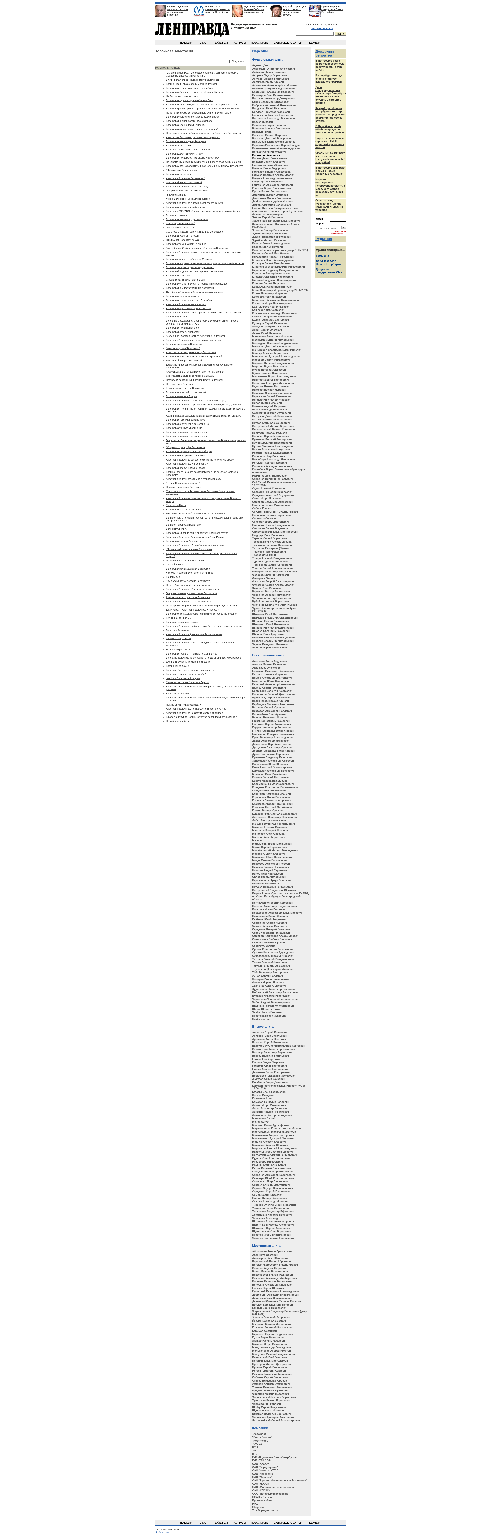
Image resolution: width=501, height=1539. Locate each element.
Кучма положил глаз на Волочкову (185, 388)
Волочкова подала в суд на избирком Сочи (189, 100)
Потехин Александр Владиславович (275, 906)
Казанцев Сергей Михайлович (271, 263)
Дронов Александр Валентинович (273, 750)
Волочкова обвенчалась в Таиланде (186, 125)
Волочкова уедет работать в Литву (185, 455)
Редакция (323, 239)
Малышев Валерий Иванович (270, 830)
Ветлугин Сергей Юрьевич (269, 707)
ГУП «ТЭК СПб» (261, 1460)
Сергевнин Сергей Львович (269, 922)
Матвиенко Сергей (263, 1118)
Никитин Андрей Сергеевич (269, 870)
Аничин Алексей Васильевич (270, 78)
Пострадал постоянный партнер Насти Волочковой (195, 380)
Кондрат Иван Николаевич (269, 790)
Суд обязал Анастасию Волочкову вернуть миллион (195, 292)
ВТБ (254, 1453)
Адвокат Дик (260, 65)
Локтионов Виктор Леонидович (272, 1115)
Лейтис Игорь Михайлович (269, 1105)
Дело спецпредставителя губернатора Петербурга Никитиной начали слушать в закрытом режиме (330, 95)
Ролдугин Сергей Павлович (269, 462)
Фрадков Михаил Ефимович (270, 1390)
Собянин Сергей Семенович (270, 1377)
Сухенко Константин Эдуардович (273, 952)
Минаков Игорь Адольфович (270, 1125)
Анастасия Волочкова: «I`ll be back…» (187, 463)
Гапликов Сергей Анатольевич (271, 724)
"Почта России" (262, 1437)
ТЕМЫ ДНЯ (186, 42)
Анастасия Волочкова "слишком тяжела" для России (195, 537)
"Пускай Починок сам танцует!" (183, 483)
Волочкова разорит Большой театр (185, 468)
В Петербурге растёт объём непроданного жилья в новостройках (329, 129)
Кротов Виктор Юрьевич (268, 810)
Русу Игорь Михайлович (267, 1161)
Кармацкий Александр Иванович (273, 770)
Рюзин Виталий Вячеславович (271, 1168)
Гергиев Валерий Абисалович (271, 165)
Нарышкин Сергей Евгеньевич (271, 396)
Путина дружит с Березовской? (183, 704)
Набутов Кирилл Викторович (270, 379)
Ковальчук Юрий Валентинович (272, 286)
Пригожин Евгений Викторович (272, 439)
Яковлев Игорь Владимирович (271, 1234)
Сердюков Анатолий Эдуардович (273, 495)
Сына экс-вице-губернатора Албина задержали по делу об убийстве (329, 205)
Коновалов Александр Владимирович (276, 300)
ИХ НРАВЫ (240, 42)
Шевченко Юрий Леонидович (271, 624)
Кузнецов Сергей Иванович (269, 323)
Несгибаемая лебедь (177, 721)
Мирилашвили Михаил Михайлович (274, 1131)
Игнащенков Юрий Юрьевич (270, 764)
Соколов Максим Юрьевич (269, 942)
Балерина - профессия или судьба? (186, 674)
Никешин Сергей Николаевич (270, 867)
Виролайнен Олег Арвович (269, 714)
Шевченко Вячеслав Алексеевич (273, 1224)
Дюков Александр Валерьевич (271, 204)
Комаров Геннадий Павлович (270, 1101)
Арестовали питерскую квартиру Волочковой (191, 352)
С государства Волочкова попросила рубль (190, 376)
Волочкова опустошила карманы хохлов (188, 308)
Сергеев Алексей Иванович (269, 926)
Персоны (260, 51)
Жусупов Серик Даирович (268, 1079)
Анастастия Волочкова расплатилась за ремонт (193, 137)
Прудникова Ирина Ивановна (270, 916)
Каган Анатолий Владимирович (272, 767)
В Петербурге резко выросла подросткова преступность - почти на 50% (329, 65)
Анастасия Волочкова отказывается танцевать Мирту (196, 400)
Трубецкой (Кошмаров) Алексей (272, 969)
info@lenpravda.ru (322, 28)
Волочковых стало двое (179, 145)
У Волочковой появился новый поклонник (189, 549)
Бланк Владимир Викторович (271, 101)
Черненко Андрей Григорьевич (272, 594)
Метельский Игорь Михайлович (272, 843)
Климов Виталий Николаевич (270, 777)
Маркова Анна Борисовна (268, 837)
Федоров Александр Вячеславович (274, 571)
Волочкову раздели (176, 215)
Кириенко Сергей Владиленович (272, 1334)
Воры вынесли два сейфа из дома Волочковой (192, 84)
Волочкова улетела (176, 316)
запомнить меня (328, 228)
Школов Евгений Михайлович (271, 631)
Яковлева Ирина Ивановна (269, 1015)
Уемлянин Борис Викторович (270, 1208)
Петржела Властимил (265, 883)
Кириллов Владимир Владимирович (275, 270)
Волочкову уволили (176, 529)
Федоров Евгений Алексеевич (271, 574)
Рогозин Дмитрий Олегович (269, 1370)
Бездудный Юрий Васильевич (271, 681)
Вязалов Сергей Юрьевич (268, 161)
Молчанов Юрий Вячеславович (272, 857)
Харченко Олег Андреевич (269, 985)
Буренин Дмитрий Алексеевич (271, 697)
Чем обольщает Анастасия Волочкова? (188, 581)
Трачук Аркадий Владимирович (272, 558)
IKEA (255, 1447)
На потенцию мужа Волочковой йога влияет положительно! (199, 112)
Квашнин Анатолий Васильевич (272, 1327)
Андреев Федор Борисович (269, 75)
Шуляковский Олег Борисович (271, 1231)
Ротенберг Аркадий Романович (272, 466)
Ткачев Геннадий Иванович (269, 962)
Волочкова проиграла (178, 275)
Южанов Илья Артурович (268, 634)
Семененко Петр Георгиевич (270, 1181)
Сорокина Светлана (264, 518)
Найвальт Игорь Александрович (272, 1151)
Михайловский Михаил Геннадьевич (275, 850)
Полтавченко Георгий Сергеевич (272, 902)
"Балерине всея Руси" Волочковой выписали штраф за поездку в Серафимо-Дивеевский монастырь (202, 74)
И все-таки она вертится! (180, 227)
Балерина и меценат (177, 693)
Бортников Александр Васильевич (274, 118)
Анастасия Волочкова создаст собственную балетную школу (200, 459)
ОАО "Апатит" (261, 1463)
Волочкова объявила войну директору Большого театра (197, 533)
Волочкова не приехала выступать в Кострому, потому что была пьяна (205, 263)
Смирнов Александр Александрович (275, 935)
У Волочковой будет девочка (182, 170)
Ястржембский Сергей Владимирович (276, 1420)
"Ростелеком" (261, 1440)
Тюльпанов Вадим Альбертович (272, 564)
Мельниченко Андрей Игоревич (272, 1350)
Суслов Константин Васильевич (272, 949)
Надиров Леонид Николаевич (270, 386)
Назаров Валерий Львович (269, 389)
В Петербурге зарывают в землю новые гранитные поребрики (330, 170)
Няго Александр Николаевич (270, 409)
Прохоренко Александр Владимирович (277, 912)
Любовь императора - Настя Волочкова (188, 597)
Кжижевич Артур (262, 1098)
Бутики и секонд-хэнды (178, 618)
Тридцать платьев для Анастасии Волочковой (191, 593)
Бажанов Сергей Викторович (270, 1042)
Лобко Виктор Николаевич (269, 820)
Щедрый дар (173, 577)
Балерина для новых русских (182, 622)
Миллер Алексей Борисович (270, 353)
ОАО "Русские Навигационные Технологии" (279, 1480)
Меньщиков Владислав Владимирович (277, 349)
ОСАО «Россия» (262, 1497)
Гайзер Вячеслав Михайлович (271, 720)
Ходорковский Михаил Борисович (274, 1397)
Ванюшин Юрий (262, 131)
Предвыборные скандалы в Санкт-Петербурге (332, 9)
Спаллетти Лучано (263, 945)
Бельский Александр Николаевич (273, 684)
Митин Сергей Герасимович (269, 847)
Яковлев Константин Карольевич (273, 1238)
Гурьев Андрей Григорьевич (270, 1069)
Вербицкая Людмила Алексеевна (273, 704)
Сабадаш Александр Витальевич (273, 1171)
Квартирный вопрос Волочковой (184, 182)
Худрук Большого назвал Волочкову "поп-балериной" (195, 371)
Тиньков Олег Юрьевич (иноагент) (274, 1204)
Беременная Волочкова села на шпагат (188, 149)
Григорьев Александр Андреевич (273, 184)
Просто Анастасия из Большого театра (188, 585)
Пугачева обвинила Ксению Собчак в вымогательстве (255, 9)
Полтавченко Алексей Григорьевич (274, 1155)
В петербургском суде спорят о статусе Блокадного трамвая (329, 78)
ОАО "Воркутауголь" (265, 1467)
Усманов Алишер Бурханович (271, 1384)
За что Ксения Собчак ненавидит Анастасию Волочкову (197, 248)
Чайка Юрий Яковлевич (267, 1403)
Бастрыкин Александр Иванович (273, 91)
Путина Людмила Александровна (273, 446)
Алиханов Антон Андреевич (270, 661)
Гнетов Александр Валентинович (273, 730)
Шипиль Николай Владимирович (273, 627)
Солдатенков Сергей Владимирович (275, 511)
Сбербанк (258, 1507)
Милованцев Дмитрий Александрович (276, 356)
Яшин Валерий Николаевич (269, 647)
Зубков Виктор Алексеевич (269, 233)
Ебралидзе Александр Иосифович (274, 1075)
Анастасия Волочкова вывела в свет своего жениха (194, 203)
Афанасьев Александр (266, 667)
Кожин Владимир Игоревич (269, 293)
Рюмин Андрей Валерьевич (269, 475)
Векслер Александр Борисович (272, 1052)
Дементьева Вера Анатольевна (271, 744)
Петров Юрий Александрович (271, 422)
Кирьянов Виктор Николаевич (271, 273)
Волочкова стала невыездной (182, 327)
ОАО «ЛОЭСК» (261, 1483)
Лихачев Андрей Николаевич (270, 1111)
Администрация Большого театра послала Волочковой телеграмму (203, 415)
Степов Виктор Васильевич (269, 1198)
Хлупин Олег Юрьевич (266, 588)
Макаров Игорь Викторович (269, 1344)
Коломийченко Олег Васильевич (273, 783)
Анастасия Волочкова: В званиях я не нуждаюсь (192, 589)
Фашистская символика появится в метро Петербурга (217, 9)
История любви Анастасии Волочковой (187, 190)
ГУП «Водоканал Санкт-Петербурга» (274, 1457)
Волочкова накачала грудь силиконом (187, 219)
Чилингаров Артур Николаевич (272, 598)
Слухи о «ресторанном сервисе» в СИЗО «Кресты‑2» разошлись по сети (329, 143)
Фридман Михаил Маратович (270, 1393)
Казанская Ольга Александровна (273, 260)
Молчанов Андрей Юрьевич (270, 1145)
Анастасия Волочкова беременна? (185, 178)
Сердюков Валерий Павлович (271, 929)
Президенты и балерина (180, 384)
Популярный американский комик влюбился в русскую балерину (201, 605)
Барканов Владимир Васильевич (273, 671)
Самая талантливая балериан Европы (187, 682)
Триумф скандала (176, 194)
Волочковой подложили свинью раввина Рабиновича (195, 271)
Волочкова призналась (178, 174)
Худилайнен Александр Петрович (273, 989)
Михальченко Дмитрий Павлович (273, 1138)
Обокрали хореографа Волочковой (185, 447)
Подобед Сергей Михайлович (270, 436)
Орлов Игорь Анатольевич (269, 876)
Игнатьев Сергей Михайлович (271, 253)
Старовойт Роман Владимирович (273, 525)
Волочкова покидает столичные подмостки (190, 288)
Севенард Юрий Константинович (273, 1178)
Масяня (257, 840)
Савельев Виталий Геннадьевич (272, 479)
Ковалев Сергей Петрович (268, 283)
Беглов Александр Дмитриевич (272, 677)
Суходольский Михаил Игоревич (273, 955)
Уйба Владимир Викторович (270, 972)
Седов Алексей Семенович (269, 488)
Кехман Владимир (263, 1095)
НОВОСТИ (204, 42)
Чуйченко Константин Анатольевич (274, 604)
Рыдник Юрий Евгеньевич (269, 1164)
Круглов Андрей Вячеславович (272, 316)
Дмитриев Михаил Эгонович (270, 194)
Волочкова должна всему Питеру (184, 153)
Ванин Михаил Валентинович (270, 1271)
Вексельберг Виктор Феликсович (273, 1274)
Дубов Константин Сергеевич (270, 754)
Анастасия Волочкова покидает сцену (187, 186)
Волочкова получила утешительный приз (189, 451)
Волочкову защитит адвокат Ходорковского (190, 267)
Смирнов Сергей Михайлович (271, 505)
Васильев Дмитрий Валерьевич (272, 138)
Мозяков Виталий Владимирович (273, 363)
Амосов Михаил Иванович (269, 664)
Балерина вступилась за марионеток (186, 432)
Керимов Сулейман (264, 1330)
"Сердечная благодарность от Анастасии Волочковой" (196, 336)
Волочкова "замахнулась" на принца (186, 244)
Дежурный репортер (324, 53)
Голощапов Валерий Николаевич (273, 734)
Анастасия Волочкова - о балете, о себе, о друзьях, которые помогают (205, 626)
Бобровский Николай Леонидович (274, 105)
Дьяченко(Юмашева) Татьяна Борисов (276, 1301)
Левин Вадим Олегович (267, 329)
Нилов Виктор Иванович (267, 403)
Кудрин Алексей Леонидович (270, 319)
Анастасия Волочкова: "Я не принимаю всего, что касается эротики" (203, 312)
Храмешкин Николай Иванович (272, 1214)
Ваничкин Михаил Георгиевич (271, 128)
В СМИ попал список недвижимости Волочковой (193, 80)
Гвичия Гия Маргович (266, 1059)
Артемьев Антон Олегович (269, 1039)
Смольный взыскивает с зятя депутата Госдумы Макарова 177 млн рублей (330, 157)
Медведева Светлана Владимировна (275, 343)
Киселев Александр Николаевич (272, 276)
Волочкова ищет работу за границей (186, 392)
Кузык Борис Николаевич (268, 1337)
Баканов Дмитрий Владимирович (273, 88)
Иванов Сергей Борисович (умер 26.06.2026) (280, 250)
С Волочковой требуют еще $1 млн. (185, 279)
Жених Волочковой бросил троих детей (188, 199)
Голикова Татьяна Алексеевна (271, 171)
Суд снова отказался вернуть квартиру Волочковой (194, 231)
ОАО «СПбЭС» (261, 1490)
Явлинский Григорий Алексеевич (273, 1417)
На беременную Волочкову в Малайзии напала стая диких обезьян (203, 162)
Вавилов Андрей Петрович (269, 1268)
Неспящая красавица (178, 649)
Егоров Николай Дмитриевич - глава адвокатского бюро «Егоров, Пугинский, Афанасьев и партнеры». (277, 211)
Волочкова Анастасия (266, 155)
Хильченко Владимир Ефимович (273, 1211)
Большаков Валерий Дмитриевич (273, 694)
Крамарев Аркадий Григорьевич (272, 803)
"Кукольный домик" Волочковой (183, 348)
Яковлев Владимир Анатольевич (273, 640)
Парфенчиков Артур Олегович (271, 880)
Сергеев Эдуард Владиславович (272, 1188)
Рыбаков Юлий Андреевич (269, 919)
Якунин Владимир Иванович (270, 644)
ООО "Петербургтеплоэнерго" (271, 1493)
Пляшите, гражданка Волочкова (183, 487)
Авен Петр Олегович (265, 1254)
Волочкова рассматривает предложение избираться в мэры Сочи (202, 108)
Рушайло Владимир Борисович (272, 1374)
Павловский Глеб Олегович (269, 1357)
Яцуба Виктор (261, 1019)
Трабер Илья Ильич (264, 555)
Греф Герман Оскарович (267, 181)
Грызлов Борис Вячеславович (271, 188)
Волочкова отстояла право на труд (185, 420)
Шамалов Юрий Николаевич (270, 614)
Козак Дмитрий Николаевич (269, 296)
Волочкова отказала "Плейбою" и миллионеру (191, 653)
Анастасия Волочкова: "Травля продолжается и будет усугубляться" (203, 404)
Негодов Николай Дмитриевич (271, 399)
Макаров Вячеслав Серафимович (273, 823)
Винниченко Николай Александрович (276, 148)
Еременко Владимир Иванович (272, 757)
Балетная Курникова (177, 630)
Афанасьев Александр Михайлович (274, 85)
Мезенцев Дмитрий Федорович (272, 346)
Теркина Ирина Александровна (271, 541)
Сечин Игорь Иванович (267, 498)
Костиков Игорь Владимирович (272, 303)
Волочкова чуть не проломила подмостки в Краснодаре (197, 284)
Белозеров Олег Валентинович (271, 95)
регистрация (340, 231)
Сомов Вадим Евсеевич (267, 1194)
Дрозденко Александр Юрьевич (272, 747)
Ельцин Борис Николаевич (269, 1307)
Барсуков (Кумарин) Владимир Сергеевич (278, 1045)
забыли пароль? (338, 233)
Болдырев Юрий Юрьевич (269, 108)
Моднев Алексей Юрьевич (269, 1141)
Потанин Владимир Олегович (270, 1360)
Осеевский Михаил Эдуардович (272, 412)
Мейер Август (260, 1121)
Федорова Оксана (263, 578)
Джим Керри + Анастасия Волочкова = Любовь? (192, 609)
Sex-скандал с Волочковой (180, 223)
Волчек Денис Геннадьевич (269, 158)
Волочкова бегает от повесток (182, 332)
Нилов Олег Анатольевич (268, 873)
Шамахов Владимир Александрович (275, 617)
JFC (254, 1450)
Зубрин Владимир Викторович (271, 236)
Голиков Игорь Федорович (269, 168)
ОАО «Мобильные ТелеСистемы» (273, 1487)
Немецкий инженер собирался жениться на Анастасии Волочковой (203, 133)
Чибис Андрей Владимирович (271, 1002)
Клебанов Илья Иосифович (269, 774)
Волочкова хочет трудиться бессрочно (187, 424)
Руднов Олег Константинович (271, 1158)
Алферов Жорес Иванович (269, 72)
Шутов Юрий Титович (266, 1009)
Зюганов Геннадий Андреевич (271, 1317)
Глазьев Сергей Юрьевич (268, 1288)
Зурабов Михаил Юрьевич (269, 240)
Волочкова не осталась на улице (184, 509)
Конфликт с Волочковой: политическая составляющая (196, 513)
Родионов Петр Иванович (268, 456)
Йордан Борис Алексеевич (269, 1320)
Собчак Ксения (261, 508)
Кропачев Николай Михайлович (272, 807)
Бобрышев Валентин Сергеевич (272, 690)
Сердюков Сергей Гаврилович (271, 1191)
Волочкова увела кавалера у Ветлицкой (188, 568)
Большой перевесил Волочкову (183, 524)
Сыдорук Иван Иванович (268, 535)
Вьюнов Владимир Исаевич (269, 717)
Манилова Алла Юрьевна (268, 833)
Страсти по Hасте (176, 505)
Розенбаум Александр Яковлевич (273, 459)
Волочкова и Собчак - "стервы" (183, 235)
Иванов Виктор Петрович (268, 246)
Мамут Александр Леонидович (271, 1347)
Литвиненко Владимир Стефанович (274, 817)
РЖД (255, 1503)
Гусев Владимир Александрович (273, 737)
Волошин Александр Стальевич (272, 1284)
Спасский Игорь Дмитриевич (270, 521)
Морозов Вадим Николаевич (270, 366)
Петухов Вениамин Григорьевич (272, 886)
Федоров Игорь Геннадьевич (270, 979)
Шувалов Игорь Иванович (268, 1410)
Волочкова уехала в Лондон (181, 396)
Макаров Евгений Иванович (270, 827)
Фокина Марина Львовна (268, 982)
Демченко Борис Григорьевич (271, 1072)
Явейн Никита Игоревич (267, 1012)
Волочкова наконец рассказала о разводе (189, 121)
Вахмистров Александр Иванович (273, 1049)
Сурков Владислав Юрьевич (270, 1380)
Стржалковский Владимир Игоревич (275, 531)
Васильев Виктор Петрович (269, 135)
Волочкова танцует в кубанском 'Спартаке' (189, 259)
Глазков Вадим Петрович (268, 1062)
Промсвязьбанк (262, 1500)
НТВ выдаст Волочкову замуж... (183, 240)
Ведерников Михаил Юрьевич (271, 700)
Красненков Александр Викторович (274, 313)
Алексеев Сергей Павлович (269, 1032)
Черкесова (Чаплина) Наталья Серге (275, 999)
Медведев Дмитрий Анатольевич (273, 339)
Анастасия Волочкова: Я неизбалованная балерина (195, 545)
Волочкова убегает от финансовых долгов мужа (192, 116)
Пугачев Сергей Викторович (270, 1367)
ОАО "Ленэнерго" (263, 1473)
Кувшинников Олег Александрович (274, 813)
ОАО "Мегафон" (262, 1477)
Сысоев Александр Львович (270, 1201)
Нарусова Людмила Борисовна (272, 393)
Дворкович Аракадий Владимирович (275, 1294)
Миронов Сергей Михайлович (271, 359)
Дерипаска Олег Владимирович (272, 1298)
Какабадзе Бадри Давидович (270, 1082)
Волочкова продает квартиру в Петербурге (190, 88)
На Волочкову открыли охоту (182, 96)
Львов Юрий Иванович (267, 333)
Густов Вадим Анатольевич (269, 191)
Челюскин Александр (265, 1218)
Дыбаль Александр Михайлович (272, 201)
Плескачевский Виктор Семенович (274, 429)
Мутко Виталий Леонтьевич (269, 373)
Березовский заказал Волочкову (184, 344)
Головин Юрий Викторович (269, 1065)
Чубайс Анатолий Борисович (270, 601)
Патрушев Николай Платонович (272, 419)
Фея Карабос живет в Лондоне (183, 678)
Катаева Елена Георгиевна (268, 1091)
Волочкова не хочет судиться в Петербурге (190, 300)
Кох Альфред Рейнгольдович (271, 306)
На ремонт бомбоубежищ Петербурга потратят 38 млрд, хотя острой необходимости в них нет (330, 187)
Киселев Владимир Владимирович (274, 280)
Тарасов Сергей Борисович (269, 538)
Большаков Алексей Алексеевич (273, 115)
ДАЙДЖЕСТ (222, 42)
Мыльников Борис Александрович (274, 376)
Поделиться (239, 61)
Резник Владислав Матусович (271, 449)
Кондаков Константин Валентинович (275, 787)
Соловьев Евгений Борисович (271, 515)
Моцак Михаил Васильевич (269, 860)
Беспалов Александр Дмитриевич (273, 98)
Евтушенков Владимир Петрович (273, 1304)
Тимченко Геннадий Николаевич (272, 545)
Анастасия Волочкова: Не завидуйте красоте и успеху (196, 708)
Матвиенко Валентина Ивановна (272, 336)
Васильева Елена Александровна (273, 141)
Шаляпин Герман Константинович (273, 1005)
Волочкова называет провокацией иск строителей (194, 356)
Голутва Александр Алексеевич (272, 178)
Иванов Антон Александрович (271, 243)
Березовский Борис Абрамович (272, 1261)
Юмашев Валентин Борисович (271, 1413)
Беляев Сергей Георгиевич (269, 687)
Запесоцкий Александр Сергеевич (273, 760)
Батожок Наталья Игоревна (269, 674)
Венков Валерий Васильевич (270, 1055)
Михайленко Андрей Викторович (273, 1135)
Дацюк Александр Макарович (271, 740)
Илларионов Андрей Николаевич (273, 256)
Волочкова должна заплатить (182, 296)
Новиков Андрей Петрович (269, 406)
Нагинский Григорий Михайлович (273, 383)
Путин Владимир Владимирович (272, 442)
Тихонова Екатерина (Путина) (270, 548)
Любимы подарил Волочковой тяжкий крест (190, 572)
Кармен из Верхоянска (178, 638)
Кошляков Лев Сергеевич (268, 310)
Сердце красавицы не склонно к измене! (188, 662)
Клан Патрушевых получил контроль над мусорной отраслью (177, 10)
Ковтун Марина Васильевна (269, 780)
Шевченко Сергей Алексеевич (271, 1228)
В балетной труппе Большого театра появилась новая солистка (201, 717)
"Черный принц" (175, 564)
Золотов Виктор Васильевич (270, 230)
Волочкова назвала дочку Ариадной (186, 141)
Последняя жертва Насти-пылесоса (186, 560)
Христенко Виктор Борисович (271, 1400)
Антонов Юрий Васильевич (269, 1035)
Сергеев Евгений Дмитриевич (271, 1184)
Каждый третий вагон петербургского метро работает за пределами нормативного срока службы (330, 114)
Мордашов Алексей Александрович (274, 1148)
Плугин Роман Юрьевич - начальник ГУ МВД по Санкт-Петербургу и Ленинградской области (280, 896)
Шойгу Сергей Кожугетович (269, 1407)
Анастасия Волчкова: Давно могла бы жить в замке (194, 634)
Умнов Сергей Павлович (267, 975)
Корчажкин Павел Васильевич (271, 797)
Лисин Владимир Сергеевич (270, 1108)
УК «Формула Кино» (265, 1510)
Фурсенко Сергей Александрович (273, 584)
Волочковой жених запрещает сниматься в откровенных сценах (201, 614)
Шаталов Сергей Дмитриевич (270, 621)
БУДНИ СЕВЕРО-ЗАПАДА (288, 42)
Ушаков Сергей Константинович (272, 568)
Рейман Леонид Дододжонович (272, 452)
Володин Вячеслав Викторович (272, 1281)
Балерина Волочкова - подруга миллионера (190, 670)
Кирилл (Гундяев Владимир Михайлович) (278, 266)
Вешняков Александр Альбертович (274, 1278)
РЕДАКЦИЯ (314, 42)
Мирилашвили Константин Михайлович (277, 1128)
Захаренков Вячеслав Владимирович (276, 220)
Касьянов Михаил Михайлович (271, 1324)
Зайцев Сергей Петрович (268, 217)
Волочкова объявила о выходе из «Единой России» (194, 92)
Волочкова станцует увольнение (184, 428)
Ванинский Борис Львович (269, 125)
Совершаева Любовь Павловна (272, 939)
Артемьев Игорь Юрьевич (268, 81)
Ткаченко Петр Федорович (269, 551)
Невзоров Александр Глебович (271, 863)
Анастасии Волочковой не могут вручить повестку (193, 340)
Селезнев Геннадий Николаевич (272, 491)
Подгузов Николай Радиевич (270, 432)
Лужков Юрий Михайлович (269, 1340)
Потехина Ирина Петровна (268, 909)
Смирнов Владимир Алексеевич (272, 501)
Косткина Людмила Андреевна (271, 800)
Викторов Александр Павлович (272, 710)
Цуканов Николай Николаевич (271, 995)
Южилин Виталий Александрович (273, 637)
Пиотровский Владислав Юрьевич (274, 890)
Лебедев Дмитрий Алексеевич (271, 326)
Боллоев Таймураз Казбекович (271, 111)
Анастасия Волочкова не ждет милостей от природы (195, 713)
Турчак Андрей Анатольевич (270, 561)
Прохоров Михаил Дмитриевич (272, 1364)
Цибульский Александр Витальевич (275, 992)
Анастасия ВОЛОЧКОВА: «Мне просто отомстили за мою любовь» (203, 211)
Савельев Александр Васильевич (273, 1174)
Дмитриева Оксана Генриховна (271, 198)
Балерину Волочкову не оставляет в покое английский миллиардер (203, 657)
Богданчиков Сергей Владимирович (275, 1264)
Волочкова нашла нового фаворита (185, 207)
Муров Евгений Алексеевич (269, 369)
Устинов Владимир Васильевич (272, 1387)
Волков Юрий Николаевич (269, 151)
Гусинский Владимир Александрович (276, 1291)
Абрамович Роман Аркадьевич (272, 1251)
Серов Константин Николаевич (271, 932)
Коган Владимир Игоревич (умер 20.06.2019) (280, 290)
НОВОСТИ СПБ (260, 42)
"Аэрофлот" (259, 1434)
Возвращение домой (177, 666)
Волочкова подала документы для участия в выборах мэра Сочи (202, 104)
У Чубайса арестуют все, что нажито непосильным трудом (294, 10)
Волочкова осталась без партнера (185, 541)
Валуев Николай (262, 121)
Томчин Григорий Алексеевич (271, 965)
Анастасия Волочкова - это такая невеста (189, 601)
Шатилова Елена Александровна (273, 1221)
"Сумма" (257, 1443)
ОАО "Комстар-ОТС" (265, 1470)
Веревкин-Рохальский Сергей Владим (276, 145)
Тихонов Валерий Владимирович (273, 959)
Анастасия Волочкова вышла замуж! (186, 304)
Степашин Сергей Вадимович (270, 528)
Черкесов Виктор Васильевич (271, 591)
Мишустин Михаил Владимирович (274, 1354)
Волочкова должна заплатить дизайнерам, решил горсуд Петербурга (204, 166)
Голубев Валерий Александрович (273, 174)
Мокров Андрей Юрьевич (268, 853)
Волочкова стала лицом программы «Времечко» (193, 157)
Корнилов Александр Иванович (272, 793)
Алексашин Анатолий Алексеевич (273, 68)
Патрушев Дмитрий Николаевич (272, 416)
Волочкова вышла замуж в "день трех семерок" (192, 129)
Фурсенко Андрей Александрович (273, 581)
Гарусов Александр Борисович (272, 727)
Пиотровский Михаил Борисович (273, 426)
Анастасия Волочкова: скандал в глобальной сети (193, 479)
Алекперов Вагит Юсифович (270, 1258)
